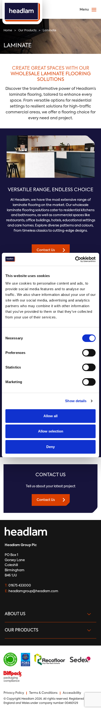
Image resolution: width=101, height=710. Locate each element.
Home (8, 30)
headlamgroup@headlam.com (33, 591)
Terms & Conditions (43, 693)
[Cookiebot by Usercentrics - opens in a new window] (75, 259)
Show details (75, 401)
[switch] (89, 353)
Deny (50, 447)
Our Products (27, 30)
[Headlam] (22, 12)
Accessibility (72, 693)
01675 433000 (19, 585)
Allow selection (50, 431)
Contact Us (46, 250)
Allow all (50, 416)
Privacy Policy (14, 693)
